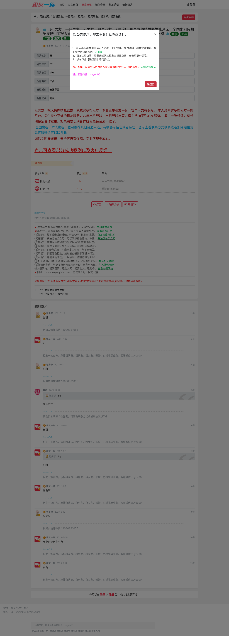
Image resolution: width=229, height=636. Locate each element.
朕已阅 (151, 84)
